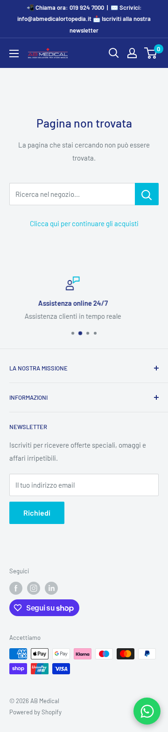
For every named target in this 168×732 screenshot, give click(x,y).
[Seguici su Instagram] (33, 588)
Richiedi (36, 512)
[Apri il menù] (14, 53)
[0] (151, 53)
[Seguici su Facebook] (15, 588)
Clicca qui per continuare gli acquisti (84, 223)
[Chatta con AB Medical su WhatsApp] (147, 711)
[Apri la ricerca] (114, 53)
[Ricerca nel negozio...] (147, 194)
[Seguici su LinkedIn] (51, 588)
